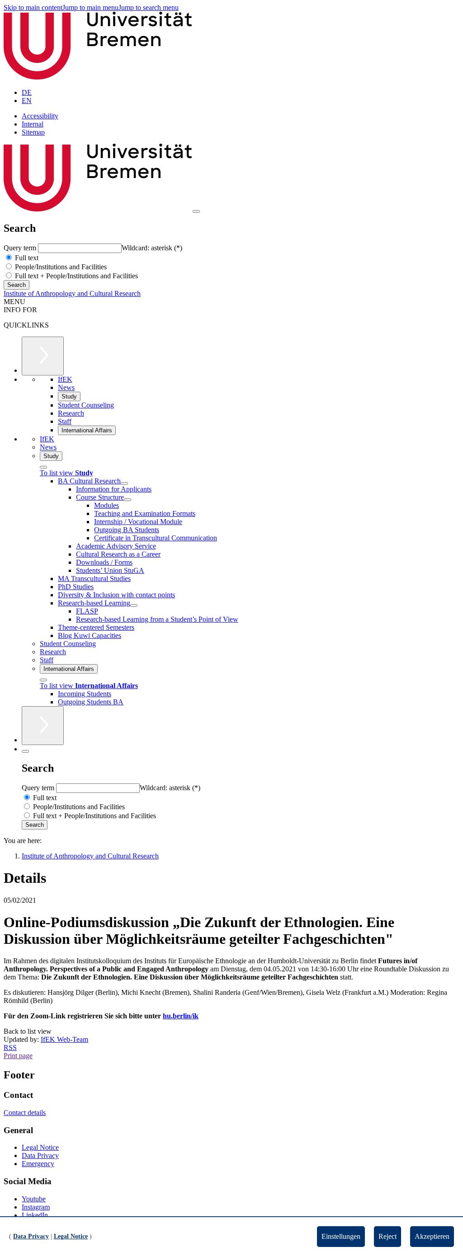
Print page (18, 1055)
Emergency (38, 1163)
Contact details (25, 1112)
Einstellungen (340, 1236)
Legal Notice (40, 1147)
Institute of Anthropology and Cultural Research (72, 293)
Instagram (36, 1207)
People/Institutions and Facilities (60, 267)
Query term (21, 248)
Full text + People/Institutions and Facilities (75, 276)
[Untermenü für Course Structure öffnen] (127, 499)
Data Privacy (40, 1155)
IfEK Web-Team (64, 1039)
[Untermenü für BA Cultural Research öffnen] (124, 483)
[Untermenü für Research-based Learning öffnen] (133, 605)
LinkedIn (35, 1215)
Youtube (34, 1199)
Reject (387, 1236)
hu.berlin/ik (180, 1016)
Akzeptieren (432, 1236)
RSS (10, 1047)
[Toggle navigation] (196, 211)
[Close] (43, 467)
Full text (25, 258)
